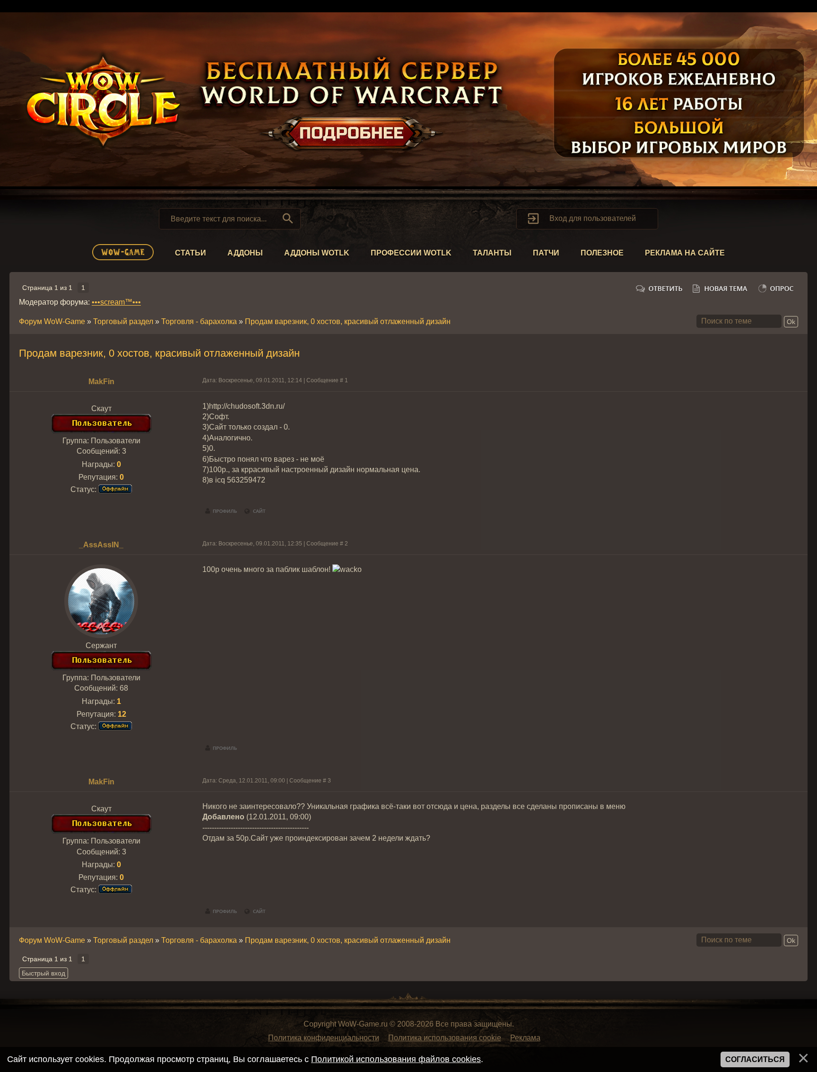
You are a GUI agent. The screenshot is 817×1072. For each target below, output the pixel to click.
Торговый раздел (123, 321)
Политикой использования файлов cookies (396, 1059)
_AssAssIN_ (101, 545)
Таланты (492, 253)
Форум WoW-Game (52, 321)
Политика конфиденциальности (323, 1038)
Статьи (190, 253)
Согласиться (755, 1059)
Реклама (525, 1038)
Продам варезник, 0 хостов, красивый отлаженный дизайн (348, 321)
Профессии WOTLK (411, 253)
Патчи (546, 253)
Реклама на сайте (685, 253)
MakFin (101, 382)
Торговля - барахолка (199, 321)
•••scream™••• (116, 302)
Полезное (602, 253)
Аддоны (245, 253)
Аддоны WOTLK (316, 253)
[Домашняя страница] (255, 511)
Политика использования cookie (444, 1038)
